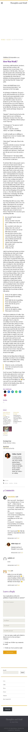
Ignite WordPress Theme (13, 728)
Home (3, 39)
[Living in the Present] (18, 418)
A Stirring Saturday (5, 432)
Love (4, 681)
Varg (9, 570)
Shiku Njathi (16, 454)
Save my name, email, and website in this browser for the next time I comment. (13, 637)
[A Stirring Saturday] (7, 428)
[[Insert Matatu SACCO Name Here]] (8, 418)
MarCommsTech (7, 699)
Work (15, 483)
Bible (6, 483)
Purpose (5, 695)
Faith (9, 39)
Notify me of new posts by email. (13, 648)
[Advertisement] (14, 20)
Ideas (4, 688)
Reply (18, 538)
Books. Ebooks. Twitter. (9, 443)
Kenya (11, 483)
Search (4, 670)
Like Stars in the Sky (8, 448)
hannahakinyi (11, 496)
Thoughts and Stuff (18, 3)
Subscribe (7, 709)
